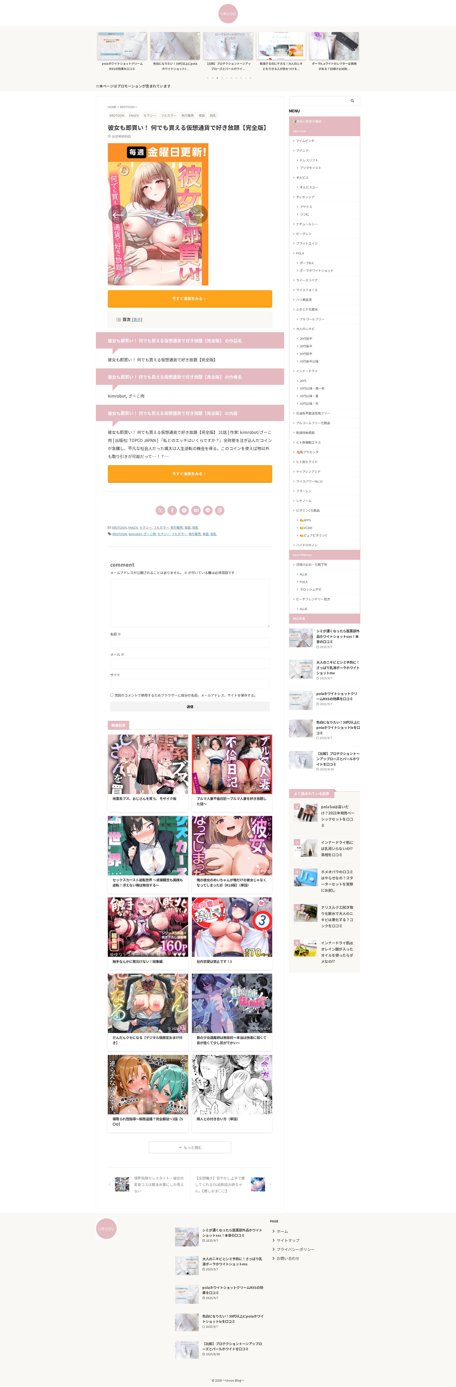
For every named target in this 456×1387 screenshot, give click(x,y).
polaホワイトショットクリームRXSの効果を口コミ (122, 66)
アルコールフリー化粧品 (313, 423)
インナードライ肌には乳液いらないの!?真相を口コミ (337, 848)
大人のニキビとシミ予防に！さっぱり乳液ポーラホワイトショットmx (338, 667)
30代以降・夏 (309, 396)
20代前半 (306, 338)
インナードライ (307, 371)
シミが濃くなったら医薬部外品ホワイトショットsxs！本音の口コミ (338, 636)
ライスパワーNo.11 (309, 481)
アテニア (302, 150)
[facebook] (172, 510)
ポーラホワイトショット (317, 270)
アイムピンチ (305, 140)
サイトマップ (288, 1240)
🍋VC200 (306, 527)
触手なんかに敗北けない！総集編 (137, 961)
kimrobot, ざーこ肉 (142, 534)
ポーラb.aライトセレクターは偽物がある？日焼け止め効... (334, 66)
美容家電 (299, 618)
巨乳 (195, 527)
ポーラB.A (307, 263)
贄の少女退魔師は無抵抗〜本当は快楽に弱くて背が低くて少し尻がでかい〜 (231, 1040)
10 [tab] (250, 78)
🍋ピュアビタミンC (313, 535)
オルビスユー (309, 187)
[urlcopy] (219, 510)
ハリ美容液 (304, 299)
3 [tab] (217, 78)
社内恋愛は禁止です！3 (214, 961)
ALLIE (303, 574)
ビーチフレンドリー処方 (313, 599)
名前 (115, 634)
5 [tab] (226, 78)
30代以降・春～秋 (312, 388)
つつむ (304, 214)
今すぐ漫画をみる (187, 298)
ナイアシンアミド (308, 471)
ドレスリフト (309, 160)
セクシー (145, 527)
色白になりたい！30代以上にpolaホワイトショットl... (175, 66)
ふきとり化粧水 (307, 309)
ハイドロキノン (307, 545)
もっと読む (193, 1147)
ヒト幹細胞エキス (308, 442)
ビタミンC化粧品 (308, 510)
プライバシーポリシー (296, 1249)
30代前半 (306, 353)
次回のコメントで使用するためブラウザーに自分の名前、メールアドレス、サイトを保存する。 (185, 695)
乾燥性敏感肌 (305, 432)
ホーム (282, 1231)
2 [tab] (212, 78)
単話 (188, 527)
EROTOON (119, 527)
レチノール (304, 500)
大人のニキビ (305, 328)
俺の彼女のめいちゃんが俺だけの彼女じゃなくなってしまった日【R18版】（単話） (231, 882)
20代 (303, 380)
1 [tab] (207, 78)
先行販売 (177, 527)
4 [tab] (222, 78)
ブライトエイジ (307, 243)
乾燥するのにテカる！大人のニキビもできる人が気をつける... (281, 66)
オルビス (302, 177)
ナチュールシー (307, 224)
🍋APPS (305, 520)
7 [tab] (236, 78)
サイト (115, 674)
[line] (208, 510)
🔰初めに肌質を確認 (307, 121)
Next (354, 50)
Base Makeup (302, 554)
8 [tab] (241, 78)
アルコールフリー (312, 319)
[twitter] (160, 510)
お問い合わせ (288, 1258)
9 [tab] (245, 78)
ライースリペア (307, 280)
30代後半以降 (309, 361)
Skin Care (299, 131)
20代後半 (306, 346)
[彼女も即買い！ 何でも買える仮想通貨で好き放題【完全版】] (196, 510)
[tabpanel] (122, 52)
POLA (300, 253)
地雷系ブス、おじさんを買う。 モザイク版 (144, 798)
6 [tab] (231, 78)
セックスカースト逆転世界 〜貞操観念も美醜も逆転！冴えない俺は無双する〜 (148, 882)
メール (117, 654)
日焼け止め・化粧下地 (311, 564)
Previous (102, 50)
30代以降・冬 (309, 403)
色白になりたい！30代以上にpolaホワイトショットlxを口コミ (338, 727)
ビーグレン (304, 233)
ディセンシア (305, 197)
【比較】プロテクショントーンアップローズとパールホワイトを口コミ (338, 759)
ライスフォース (307, 290)
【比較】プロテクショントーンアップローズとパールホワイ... (228, 66)
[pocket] (184, 510)
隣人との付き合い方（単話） (218, 1118)
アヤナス (306, 206)
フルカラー (161, 527)
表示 (137, 319)
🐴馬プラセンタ (307, 452)
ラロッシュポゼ (310, 589)
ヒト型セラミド (307, 461)
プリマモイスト (310, 167)
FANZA (133, 527)
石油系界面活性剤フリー (313, 413)
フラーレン (304, 491)
